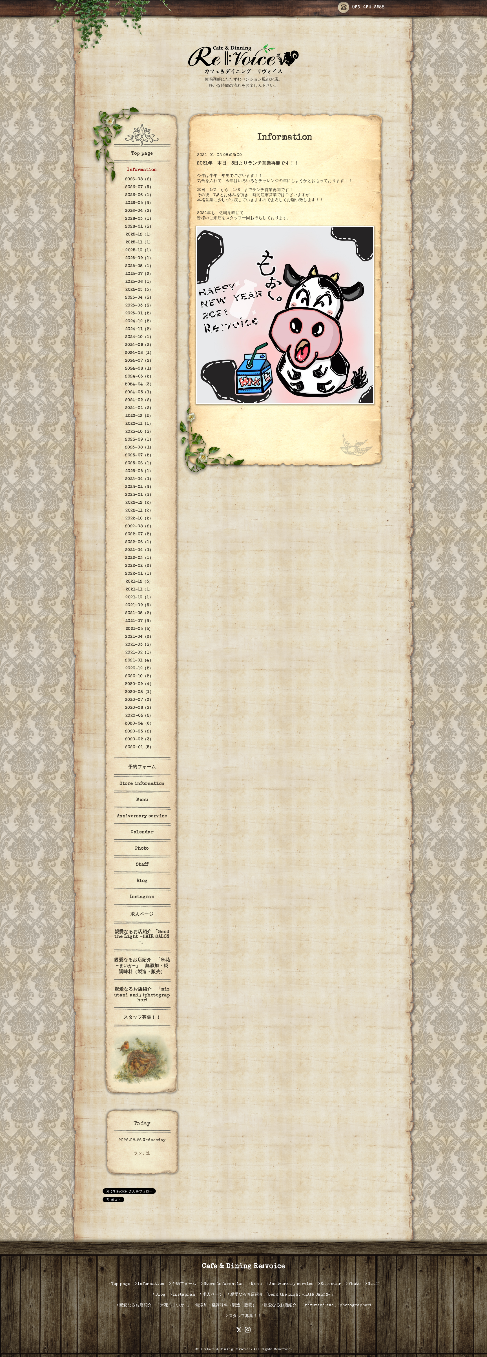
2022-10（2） (139, 519)
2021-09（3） (139, 605)
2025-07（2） (139, 274)
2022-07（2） (139, 534)
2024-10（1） (139, 337)
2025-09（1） (139, 258)
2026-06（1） (139, 195)
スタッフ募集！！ (142, 1018)
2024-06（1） (139, 369)
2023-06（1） (139, 463)
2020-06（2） (139, 708)
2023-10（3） (139, 432)
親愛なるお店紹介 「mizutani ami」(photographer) (142, 995)
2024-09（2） (139, 345)
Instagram (142, 897)
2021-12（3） (139, 582)
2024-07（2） (139, 361)
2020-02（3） (139, 739)
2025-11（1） (139, 243)
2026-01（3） (139, 227)
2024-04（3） (139, 385)
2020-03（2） (139, 732)
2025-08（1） (139, 266)
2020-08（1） (139, 692)
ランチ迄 (142, 1154)
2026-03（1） (139, 219)
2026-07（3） (139, 187)
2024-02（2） (139, 400)
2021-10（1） (139, 597)
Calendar (142, 832)
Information (142, 170)
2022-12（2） (139, 503)
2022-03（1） (139, 558)
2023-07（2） (139, 455)
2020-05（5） (139, 716)
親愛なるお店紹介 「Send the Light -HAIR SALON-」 (142, 937)
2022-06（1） (139, 542)
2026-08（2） (139, 179)
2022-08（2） (139, 526)
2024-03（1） (139, 392)
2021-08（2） (139, 613)
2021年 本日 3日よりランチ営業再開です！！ (248, 163)
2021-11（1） (139, 590)
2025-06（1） (139, 282)
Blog (142, 881)
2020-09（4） (139, 684)
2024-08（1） (139, 353)
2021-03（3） (139, 645)
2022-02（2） (139, 566)
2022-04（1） (139, 550)
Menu (142, 800)
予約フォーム (142, 767)
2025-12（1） (139, 235)
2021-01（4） (139, 661)
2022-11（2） (139, 511)
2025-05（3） (139, 290)
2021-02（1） (139, 653)
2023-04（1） (139, 479)
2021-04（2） (139, 637)
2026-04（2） (139, 211)
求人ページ (142, 914)
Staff (142, 865)
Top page (142, 154)
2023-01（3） (139, 495)
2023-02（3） (139, 487)
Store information (142, 784)
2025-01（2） (139, 314)
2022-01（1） (139, 574)
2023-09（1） (139, 440)
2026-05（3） (139, 203)
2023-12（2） (139, 416)
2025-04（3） (139, 298)
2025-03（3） (139, 306)
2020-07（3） (139, 700)
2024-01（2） (139, 408)
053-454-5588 (368, 7)
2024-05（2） (139, 377)
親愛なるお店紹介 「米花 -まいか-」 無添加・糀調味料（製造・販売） (142, 966)
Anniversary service (142, 816)
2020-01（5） (139, 747)
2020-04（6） (139, 724)
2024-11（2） (139, 329)
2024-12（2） (139, 321)
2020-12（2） (139, 668)
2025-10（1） (139, 250)
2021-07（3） (139, 621)
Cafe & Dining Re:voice (243, 1266)
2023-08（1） (139, 448)
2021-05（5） (139, 629)
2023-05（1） (139, 471)
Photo (142, 849)
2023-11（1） (139, 424)
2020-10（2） (139, 676)
